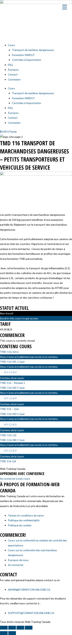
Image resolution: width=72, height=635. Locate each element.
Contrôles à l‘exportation (26, 59)
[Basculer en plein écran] (12, 628)
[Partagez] (20, 628)
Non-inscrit (6, 313)
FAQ (10, 64)
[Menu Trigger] (64, 7)
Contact (13, 74)
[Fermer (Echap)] (28, 628)
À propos (13, 69)
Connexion (14, 79)
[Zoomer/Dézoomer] (4, 628)
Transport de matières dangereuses (33, 50)
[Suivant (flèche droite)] (12, 633)
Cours (11, 45)
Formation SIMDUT (23, 55)
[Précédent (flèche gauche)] (4, 633)
